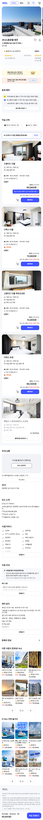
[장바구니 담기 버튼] (17, 200)
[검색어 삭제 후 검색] (28, 3)
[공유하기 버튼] (39, 40)
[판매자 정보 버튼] (39, 640)
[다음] (30, 710)
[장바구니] (39, 3)
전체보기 (37, 51)
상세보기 (6, 182)
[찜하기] (35, 40)
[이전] (12, 710)
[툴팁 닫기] (38, 191)
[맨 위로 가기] (38, 807)
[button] (22, 3)
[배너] (21, 73)
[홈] (5, 3)
